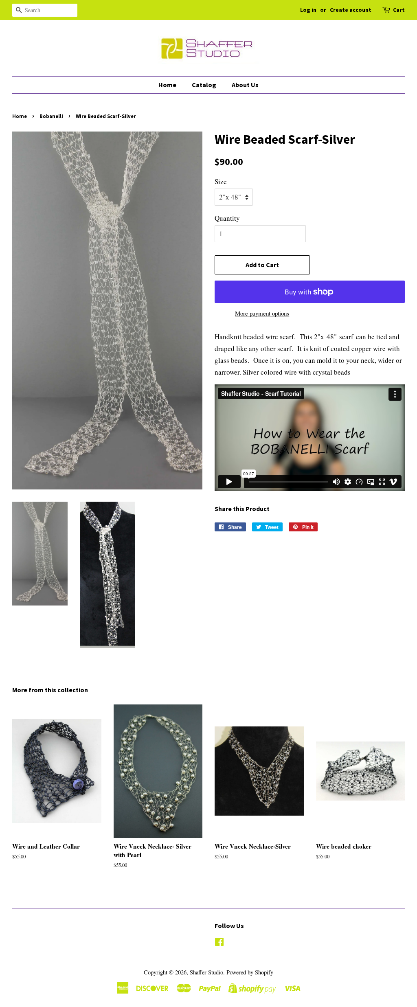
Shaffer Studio (206, 972)
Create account (350, 9)
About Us (245, 85)
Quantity (227, 218)
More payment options (262, 313)
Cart (399, 9)
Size (221, 181)
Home (167, 85)
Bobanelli (51, 116)
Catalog (204, 85)
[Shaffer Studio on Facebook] (219, 943)
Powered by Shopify (249, 972)
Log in (308, 9)
